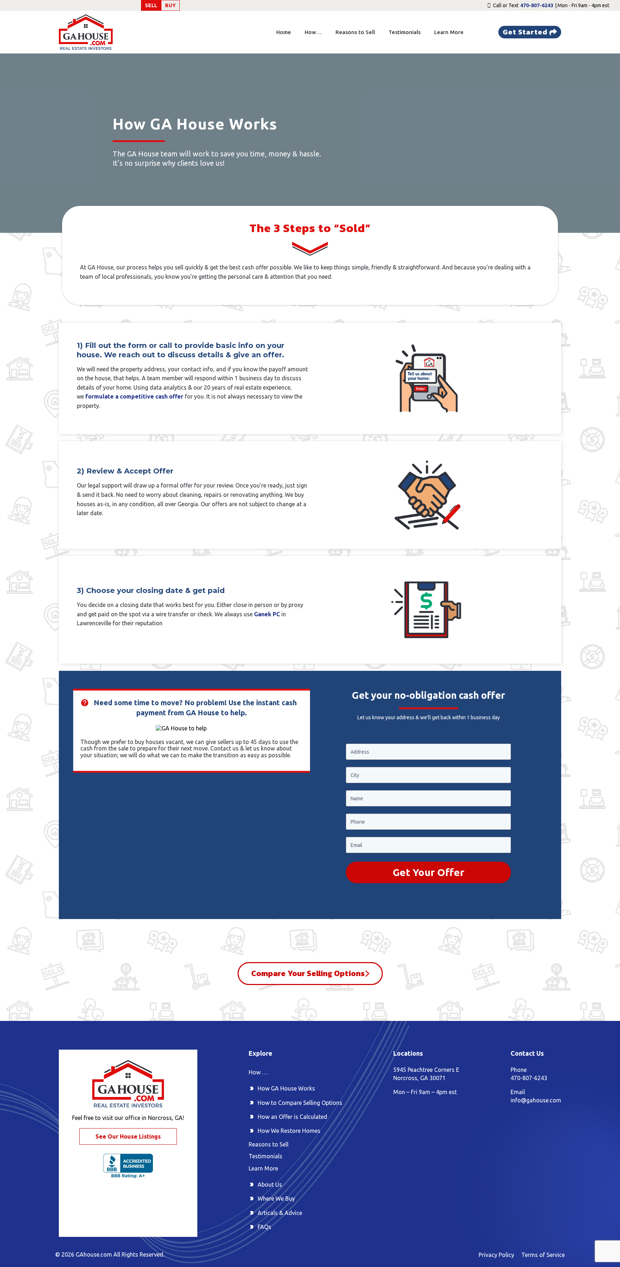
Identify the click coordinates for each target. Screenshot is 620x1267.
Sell (151, 5)
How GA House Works (286, 1088)
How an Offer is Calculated (292, 1116)
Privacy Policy (496, 1255)
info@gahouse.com (536, 1100)
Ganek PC (267, 614)
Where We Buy (276, 1198)
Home (283, 32)
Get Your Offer (428, 872)
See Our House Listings (128, 1136)
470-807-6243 (536, 5)
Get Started (525, 32)
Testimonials (405, 32)
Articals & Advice (280, 1213)
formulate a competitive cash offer (134, 396)
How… (313, 32)
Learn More (449, 32)
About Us (270, 1184)
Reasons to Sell (355, 32)
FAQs (264, 1227)
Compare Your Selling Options (308, 973)
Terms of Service (543, 1255)
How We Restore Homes (289, 1130)
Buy (170, 5)
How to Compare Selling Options (300, 1102)
